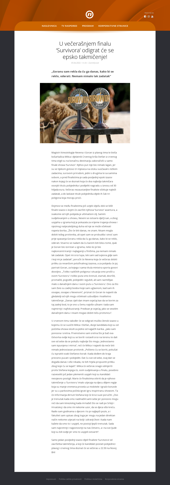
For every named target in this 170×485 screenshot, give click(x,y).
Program (88, 26)
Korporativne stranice (113, 26)
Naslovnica (49, 26)
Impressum (51, 479)
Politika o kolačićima (93, 479)
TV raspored (69, 26)
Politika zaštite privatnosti (70, 479)
